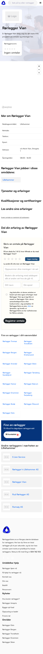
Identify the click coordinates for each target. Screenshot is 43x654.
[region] (21, 86)
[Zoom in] (39, 66)
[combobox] (22, 3)
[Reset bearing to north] (39, 72)
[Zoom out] (39, 69)
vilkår (29, 306)
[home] (3, 3)
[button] (40, 3)
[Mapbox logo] (7, 107)
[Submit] (10, 2)
